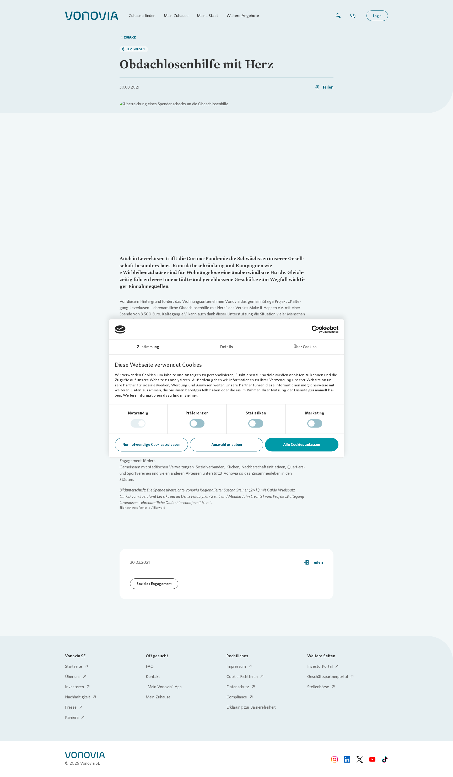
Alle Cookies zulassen (301, 444)
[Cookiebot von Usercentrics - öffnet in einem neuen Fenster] (315, 329)
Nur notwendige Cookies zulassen (151, 444)
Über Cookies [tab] (305, 346)
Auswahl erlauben (226, 444)
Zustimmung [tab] (148, 346)
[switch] (197, 423)
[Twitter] (360, 759)
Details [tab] (226, 346)
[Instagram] (334, 759)
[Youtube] (372, 759)
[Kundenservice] (353, 15)
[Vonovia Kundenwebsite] (91, 16)
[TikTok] (385, 759)
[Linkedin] (347, 759)
